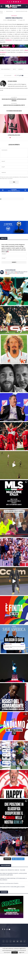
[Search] (26, 6)
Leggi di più (21, 952)
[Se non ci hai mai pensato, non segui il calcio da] (14, 523)
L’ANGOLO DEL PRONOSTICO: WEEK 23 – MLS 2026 (12, 870)
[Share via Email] (22, 75)
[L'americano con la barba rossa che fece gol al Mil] (14, 349)
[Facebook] (7, 1)
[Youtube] (13, 1)
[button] (1, 126)
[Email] (15, 1)
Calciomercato (9, 11)
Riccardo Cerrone (12, 20)
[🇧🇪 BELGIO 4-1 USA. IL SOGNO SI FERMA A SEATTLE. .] (14, 610)
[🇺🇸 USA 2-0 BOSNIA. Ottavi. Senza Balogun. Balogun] (14, 726)
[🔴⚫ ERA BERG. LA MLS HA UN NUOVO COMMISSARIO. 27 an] (14, 407)
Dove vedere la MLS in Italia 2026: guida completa (12, 886)
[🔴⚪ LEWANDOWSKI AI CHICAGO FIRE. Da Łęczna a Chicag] (14, 784)
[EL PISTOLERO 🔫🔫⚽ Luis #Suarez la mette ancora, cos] (14, 465)
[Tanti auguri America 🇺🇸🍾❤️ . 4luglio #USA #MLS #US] (14, 668)
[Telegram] (18, 1)
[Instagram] (11, 1)
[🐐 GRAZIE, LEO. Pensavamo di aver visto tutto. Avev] (14, 552)
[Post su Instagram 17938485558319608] (14, 494)
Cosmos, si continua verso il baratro (9, 883)
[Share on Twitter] (19, 75)
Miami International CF (5, 69)
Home (1, 11)
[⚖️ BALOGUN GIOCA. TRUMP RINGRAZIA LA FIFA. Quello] (14, 639)
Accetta (15, 952)
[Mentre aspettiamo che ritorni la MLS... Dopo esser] (14, 581)
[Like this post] (16, 75)
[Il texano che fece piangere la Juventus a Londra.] (14, 320)
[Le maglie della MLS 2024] (14, 123)
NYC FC (14, 69)
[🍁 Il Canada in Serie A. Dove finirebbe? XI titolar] (14, 813)
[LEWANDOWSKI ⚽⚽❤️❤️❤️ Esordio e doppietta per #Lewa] (14, 436)
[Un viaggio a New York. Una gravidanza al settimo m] (14, 697)
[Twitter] (9, 1)
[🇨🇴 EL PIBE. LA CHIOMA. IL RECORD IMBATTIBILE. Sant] (14, 755)
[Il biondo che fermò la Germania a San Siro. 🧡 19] (14, 291)
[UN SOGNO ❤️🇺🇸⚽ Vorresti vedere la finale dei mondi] (14, 842)
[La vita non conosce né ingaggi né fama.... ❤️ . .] (14, 378)
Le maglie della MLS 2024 (14, 135)
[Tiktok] (20, 1)
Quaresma (20, 69)
